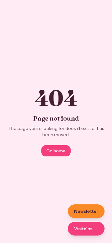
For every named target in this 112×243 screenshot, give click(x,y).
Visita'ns (83, 228)
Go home (56, 151)
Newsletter (86, 211)
